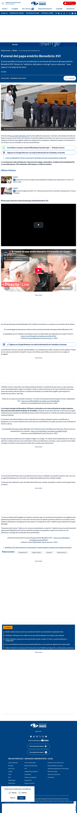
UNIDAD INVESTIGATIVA (45, 9)
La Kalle (10, 771)
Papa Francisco (61, 552)
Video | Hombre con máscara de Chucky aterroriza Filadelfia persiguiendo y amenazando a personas (39, 648)
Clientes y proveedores (30, 777)
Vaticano (49, 552)
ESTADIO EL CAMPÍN (47, 13)
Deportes (24, 792)
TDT (25, 768)
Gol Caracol (11, 768)
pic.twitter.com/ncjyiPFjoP (38, 540)
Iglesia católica (36, 552)
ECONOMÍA (59, 9)
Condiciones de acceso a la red (55, 762)
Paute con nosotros (29, 783)
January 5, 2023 (52, 338)
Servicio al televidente (30, 762)
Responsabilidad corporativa (55, 765)
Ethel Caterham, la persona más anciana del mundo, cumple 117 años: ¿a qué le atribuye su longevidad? (36, 640)
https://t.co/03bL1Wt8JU (30, 401)
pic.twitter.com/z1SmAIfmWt (49, 401)
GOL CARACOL (26, 9)
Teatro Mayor (11, 783)
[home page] (38, 3)
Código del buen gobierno (31, 771)
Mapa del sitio (28, 780)
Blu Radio (10, 765)
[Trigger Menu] (3, 3)
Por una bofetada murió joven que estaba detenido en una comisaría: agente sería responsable (37, 644)
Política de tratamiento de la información (58, 768)
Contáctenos (27, 774)
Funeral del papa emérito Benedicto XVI (29, 50)
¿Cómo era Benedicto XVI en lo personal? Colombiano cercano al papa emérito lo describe (35, 158)
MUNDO (14, 50)
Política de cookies (52, 771)
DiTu (9, 777)
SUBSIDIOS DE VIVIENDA (17, 13)
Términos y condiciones (54, 774)
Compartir (70, 78)
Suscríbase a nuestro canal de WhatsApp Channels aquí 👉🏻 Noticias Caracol (35, 148)
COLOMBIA (15, 9)
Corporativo (51, 777)
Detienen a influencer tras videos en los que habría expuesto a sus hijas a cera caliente (34, 635)
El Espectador (11, 780)
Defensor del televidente (30, 765)
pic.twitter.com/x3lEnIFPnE (46, 336)
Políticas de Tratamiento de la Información (56, 798)
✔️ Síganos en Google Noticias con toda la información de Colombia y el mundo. (37, 344)
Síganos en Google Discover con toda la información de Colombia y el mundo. (36, 153)
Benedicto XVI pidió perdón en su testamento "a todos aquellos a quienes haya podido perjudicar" (38, 547)
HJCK (9, 774)
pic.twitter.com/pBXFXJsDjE (57, 431)
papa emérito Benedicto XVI (20, 136)
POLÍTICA (5, 9)
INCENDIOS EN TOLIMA (32, 13)
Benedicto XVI (23, 552)
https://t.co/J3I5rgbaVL (29, 336)
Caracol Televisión (13, 762)
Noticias (14, 792)
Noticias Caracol (5, 50)
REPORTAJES (71, 9)
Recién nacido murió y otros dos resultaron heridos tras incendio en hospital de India (34, 632)
